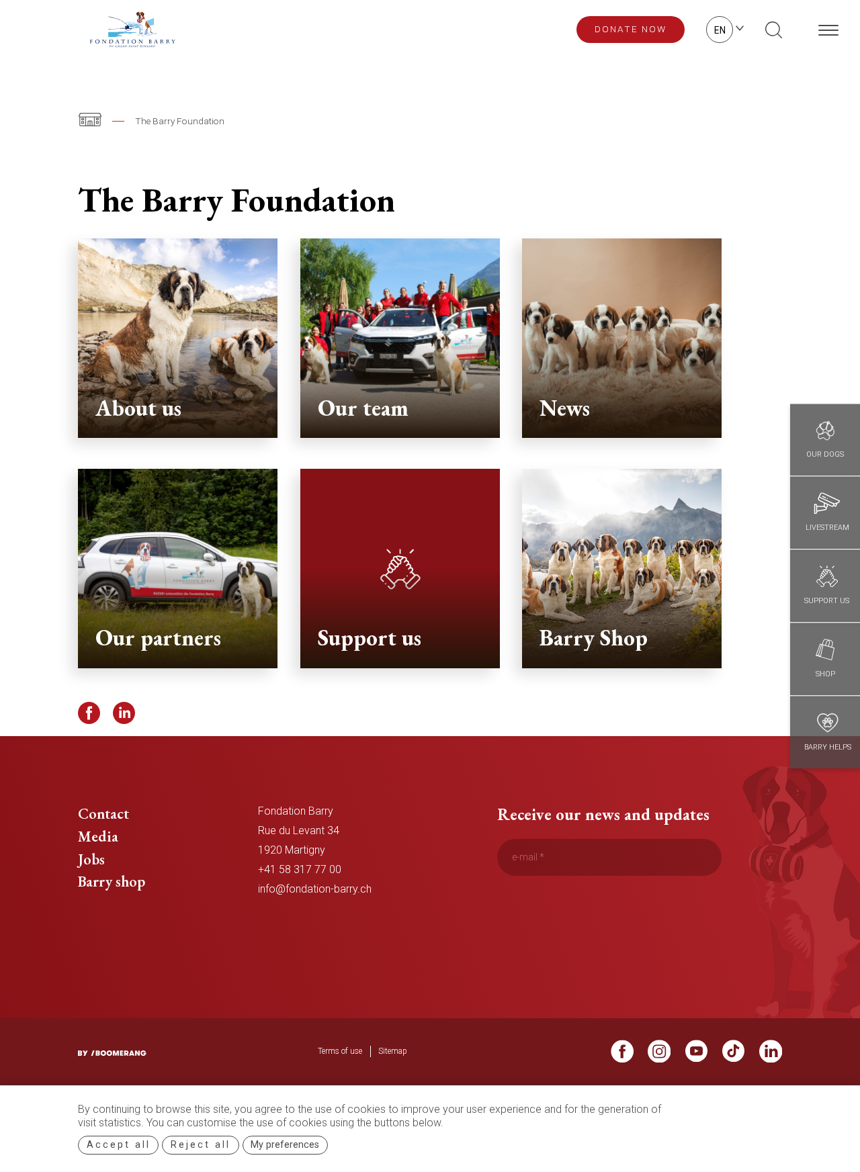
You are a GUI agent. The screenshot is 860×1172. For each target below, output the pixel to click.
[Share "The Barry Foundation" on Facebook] (89, 713)
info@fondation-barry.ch (315, 889)
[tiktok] (733, 1056)
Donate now (630, 29)
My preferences (285, 1145)
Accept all (118, 1145)
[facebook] (622, 1056)
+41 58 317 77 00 (299, 869)
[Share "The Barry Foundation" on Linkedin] (124, 713)
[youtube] (696, 1056)
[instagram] (659, 1056)
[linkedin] (770, 1056)
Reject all (200, 1145)
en (720, 30)
